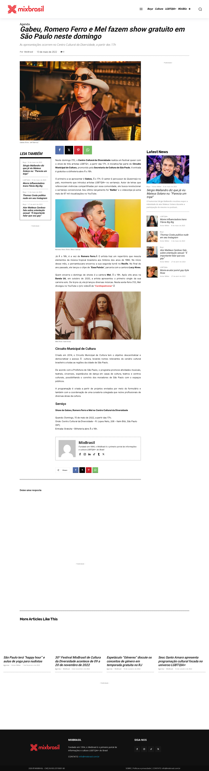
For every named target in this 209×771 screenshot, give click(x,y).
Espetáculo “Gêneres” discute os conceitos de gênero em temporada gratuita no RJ (129, 661)
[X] (69, 150)
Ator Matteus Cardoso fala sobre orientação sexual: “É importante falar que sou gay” (34, 211)
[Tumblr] (98, 454)
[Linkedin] (89, 454)
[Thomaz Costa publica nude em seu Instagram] (152, 236)
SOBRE (128, 768)
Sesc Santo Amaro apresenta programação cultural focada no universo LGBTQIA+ (180, 661)
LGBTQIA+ (27, 180)
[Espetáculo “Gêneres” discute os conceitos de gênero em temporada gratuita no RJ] (130, 638)
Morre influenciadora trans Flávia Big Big (33, 184)
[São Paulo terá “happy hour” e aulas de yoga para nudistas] (27, 638)
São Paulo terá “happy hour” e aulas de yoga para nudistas (24, 659)
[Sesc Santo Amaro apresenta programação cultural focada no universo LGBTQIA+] (182, 638)
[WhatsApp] (87, 150)
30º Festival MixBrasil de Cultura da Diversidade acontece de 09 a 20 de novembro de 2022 (78, 661)
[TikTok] (94, 454)
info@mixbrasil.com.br (89, 756)
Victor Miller (157, 186)
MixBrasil (28, 51)
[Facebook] (59, 150)
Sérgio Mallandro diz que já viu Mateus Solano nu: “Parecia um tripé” (35, 169)
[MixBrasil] (67, 448)
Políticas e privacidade (142, 768)
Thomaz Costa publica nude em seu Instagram (35, 196)
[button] (198, 9)
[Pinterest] (78, 150)
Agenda (25, 24)
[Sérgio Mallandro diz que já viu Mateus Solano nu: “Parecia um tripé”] (168, 169)
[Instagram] (84, 454)
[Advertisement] (35, 270)
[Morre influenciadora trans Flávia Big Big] (152, 221)
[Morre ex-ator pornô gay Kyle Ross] (152, 272)
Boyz (24, 162)
